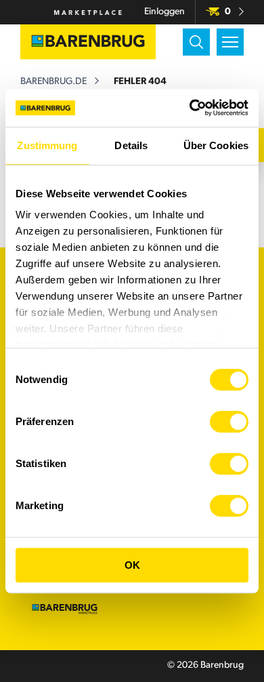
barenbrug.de (53, 82)
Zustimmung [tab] (47, 145)
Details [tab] (131, 145)
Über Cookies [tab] (215, 145)
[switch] (229, 422)
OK (132, 565)
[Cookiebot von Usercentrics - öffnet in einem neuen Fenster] (189, 108)
